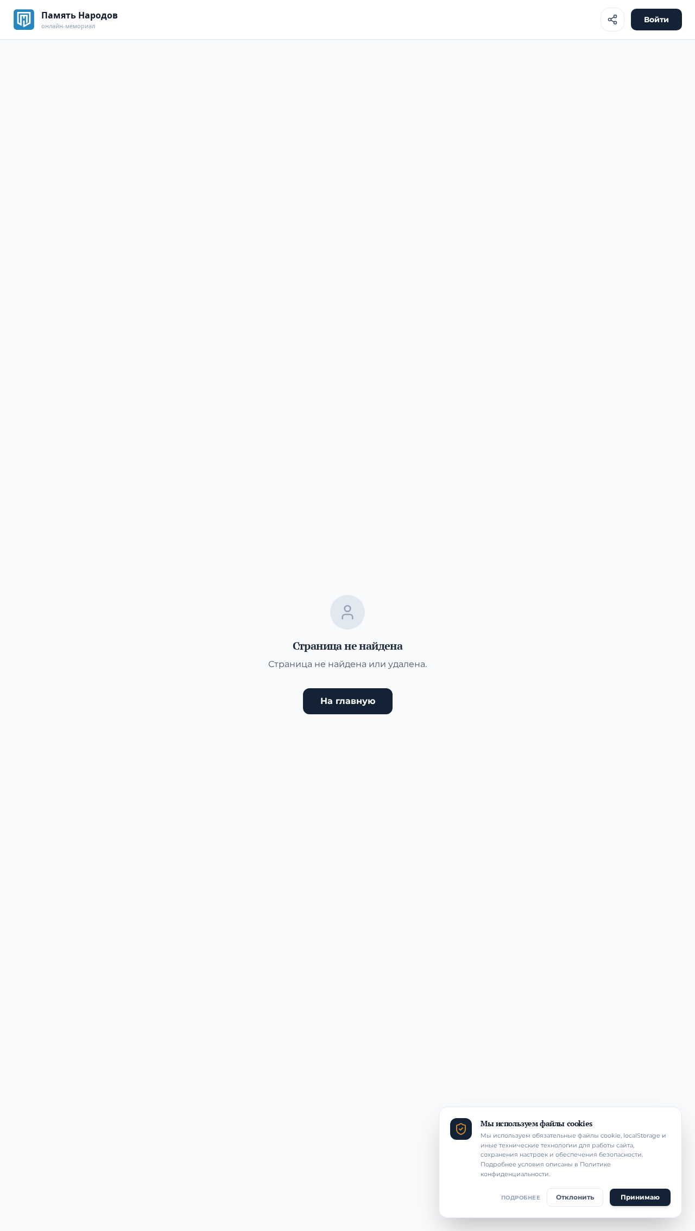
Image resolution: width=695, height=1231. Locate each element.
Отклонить (575, 1197)
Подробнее (521, 1197)
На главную (347, 701)
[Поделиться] (612, 19)
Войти (656, 19)
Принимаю (640, 1197)
